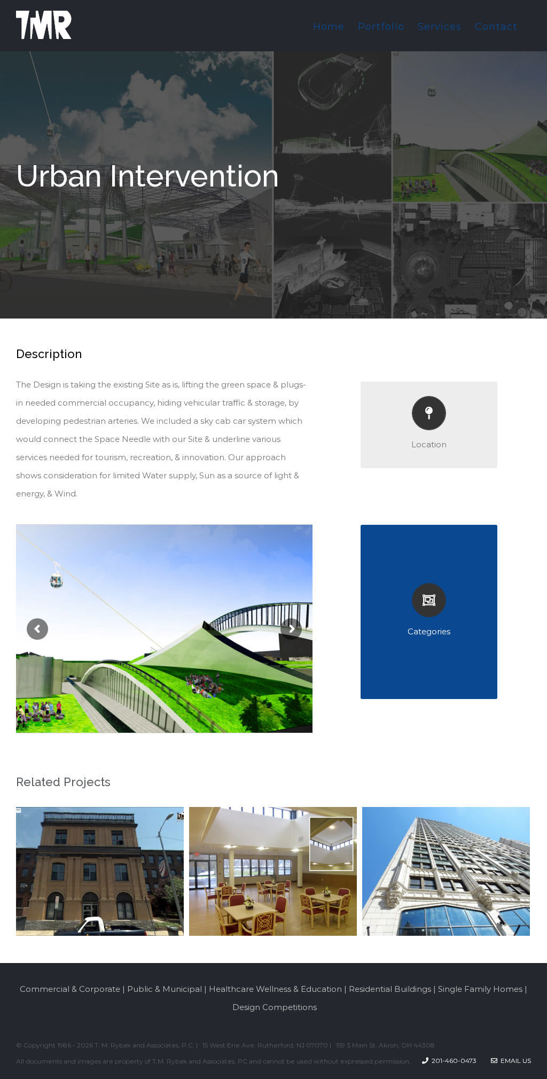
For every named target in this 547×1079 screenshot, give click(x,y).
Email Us (514, 1061)
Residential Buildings (390, 989)
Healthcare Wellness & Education (275, 989)
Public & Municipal (164, 989)
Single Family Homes (480, 989)
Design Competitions (274, 1007)
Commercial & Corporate (70, 989)
